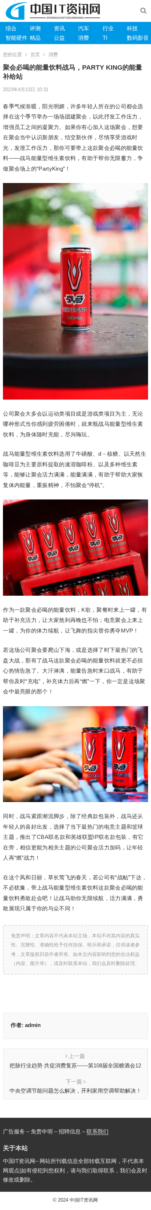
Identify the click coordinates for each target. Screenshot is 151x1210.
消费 (83, 38)
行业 (108, 28)
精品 (35, 38)
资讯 (59, 28)
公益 (59, 38)
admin (33, 1025)
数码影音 (138, 38)
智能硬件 (16, 38)
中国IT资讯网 (84, 1200)
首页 (35, 54)
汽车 (83, 28)
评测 (35, 28)
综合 (10, 28)
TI (105, 38)
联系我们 (97, 1131)
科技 (132, 28)
